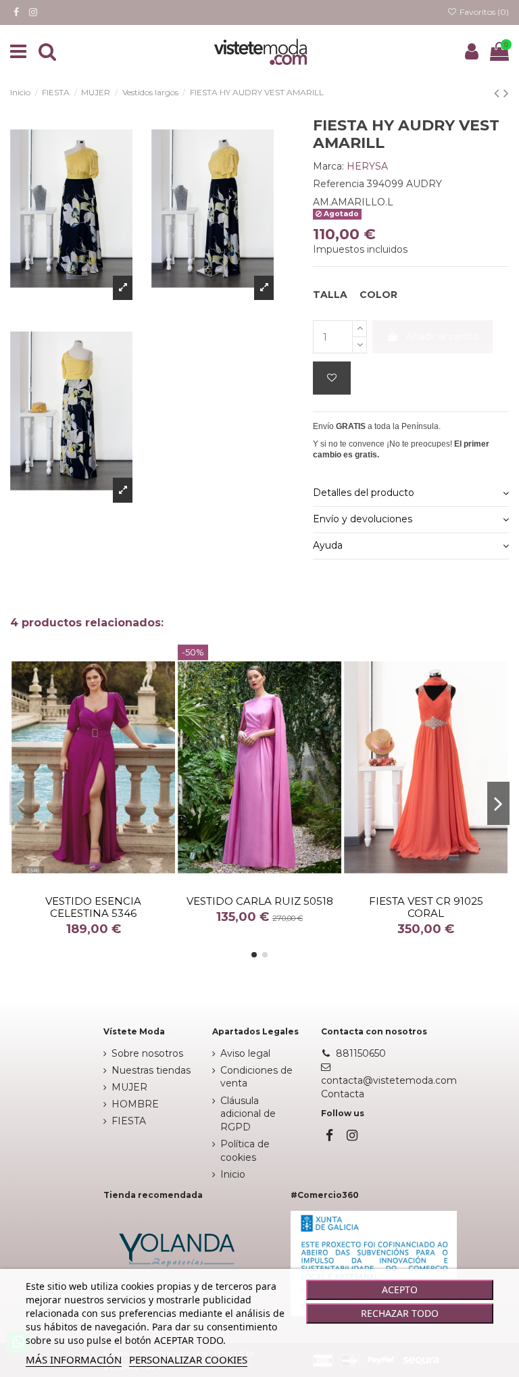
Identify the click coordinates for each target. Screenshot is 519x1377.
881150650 (361, 1053)
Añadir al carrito (442, 336)
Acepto (400, 1289)
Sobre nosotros (147, 1053)
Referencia (338, 184)
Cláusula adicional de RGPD (248, 1114)
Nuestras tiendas (151, 1070)
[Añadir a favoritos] (332, 378)
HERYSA (367, 166)
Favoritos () (483, 12)
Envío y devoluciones (362, 519)
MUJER (129, 1087)
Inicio (232, 1174)
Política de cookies (245, 1150)
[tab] (411, 494)
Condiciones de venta (256, 1077)
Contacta (342, 1094)
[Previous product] (498, 92)
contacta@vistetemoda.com (389, 1080)
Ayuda (328, 545)
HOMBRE (135, 1104)
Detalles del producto (363, 492)
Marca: (328, 166)
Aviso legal (245, 1053)
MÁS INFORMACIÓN (74, 1359)
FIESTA (129, 1121)
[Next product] (506, 92)
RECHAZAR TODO (400, 1313)
